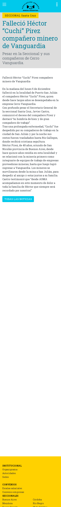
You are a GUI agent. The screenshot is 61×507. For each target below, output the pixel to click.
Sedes (5, 476)
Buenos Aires (9, 499)
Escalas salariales (12, 488)
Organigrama (9, 469)
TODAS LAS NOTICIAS (18, 199)
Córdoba (37, 499)
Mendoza (7, 503)
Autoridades (9, 473)
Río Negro (38, 503)
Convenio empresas (13, 492)
